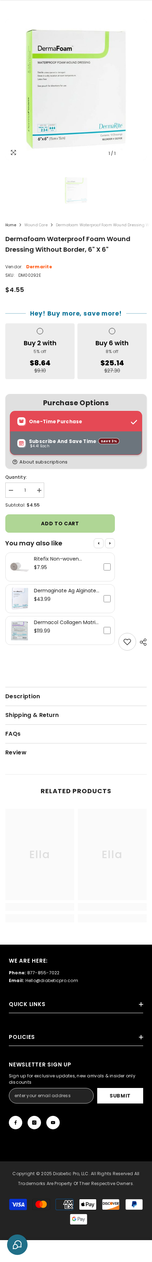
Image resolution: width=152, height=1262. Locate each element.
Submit (120, 1095)
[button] (77, 462)
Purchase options (76, 403)
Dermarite (39, 267)
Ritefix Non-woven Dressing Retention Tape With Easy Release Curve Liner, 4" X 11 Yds (64, 559)
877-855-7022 (43, 973)
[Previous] (99, 543)
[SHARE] (141, 642)
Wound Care (36, 225)
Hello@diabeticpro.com (51, 980)
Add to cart (60, 523)
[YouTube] (53, 1122)
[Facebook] (15, 1122)
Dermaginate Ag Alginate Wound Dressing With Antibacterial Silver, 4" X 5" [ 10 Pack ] (66, 590)
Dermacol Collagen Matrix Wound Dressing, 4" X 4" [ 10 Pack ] (66, 622)
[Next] (110, 543)
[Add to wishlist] (127, 642)
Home (10, 225)
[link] (39, 907)
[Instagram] (34, 1122)
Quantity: (16, 477)
